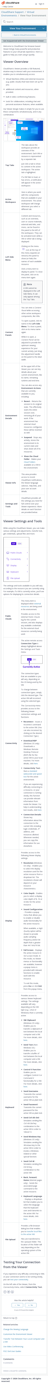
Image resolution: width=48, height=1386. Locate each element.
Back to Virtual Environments (25, 35)
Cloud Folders (29, 462)
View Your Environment (33, 15)
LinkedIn (12, 1291)
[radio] (17, 1305)
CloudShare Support (12, 12)
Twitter (8, 1291)
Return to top (8, 1318)
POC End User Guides (12, 1351)
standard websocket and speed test (33, 774)
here (36, 763)
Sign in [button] (41, 4)
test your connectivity (19, 1279)
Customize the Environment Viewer (17, 1334)
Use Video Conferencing (13, 1346)
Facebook (5, 1291)
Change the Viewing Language (15, 1329)
